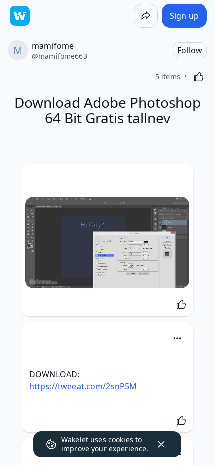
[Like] (199, 77)
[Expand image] (108, 242)
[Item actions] (178, 338)
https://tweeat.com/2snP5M (83, 386)
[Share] (146, 16)
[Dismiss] (162, 444)
